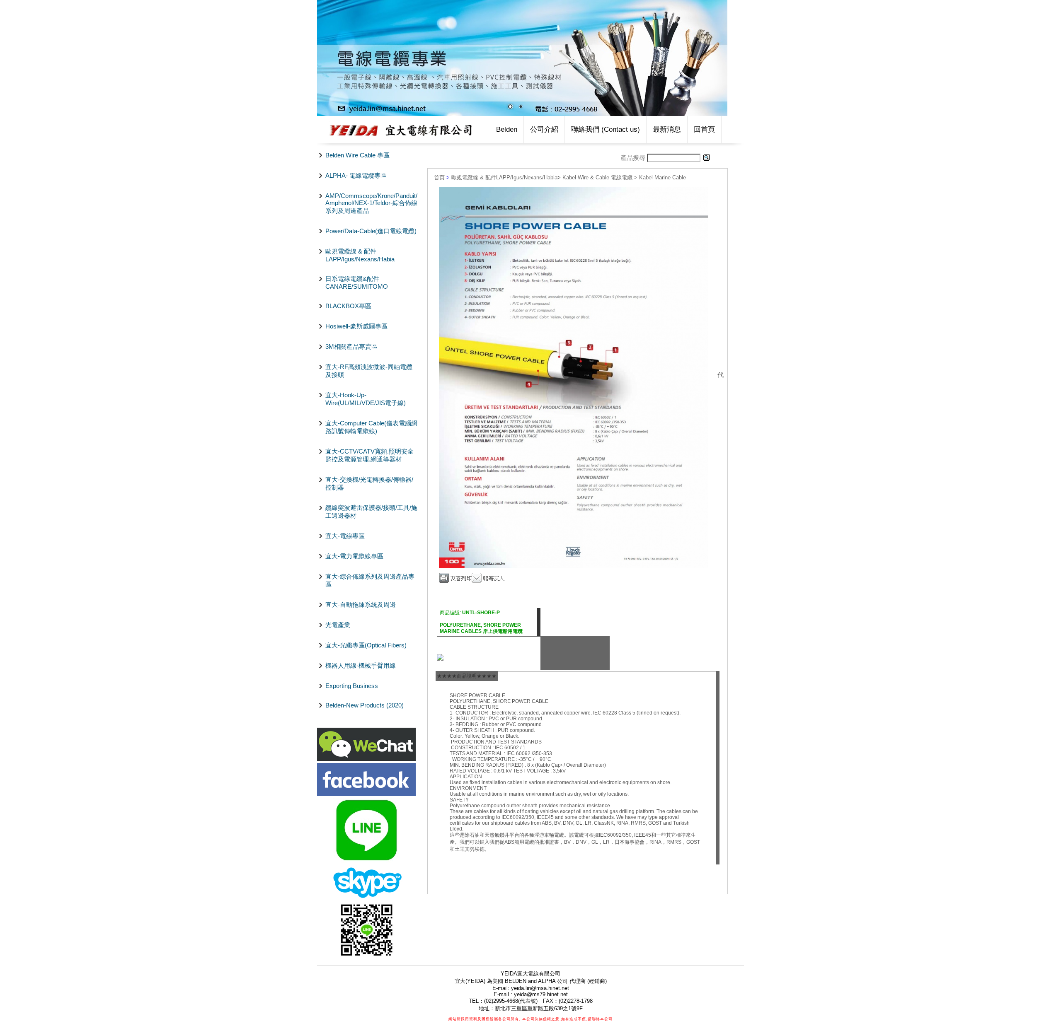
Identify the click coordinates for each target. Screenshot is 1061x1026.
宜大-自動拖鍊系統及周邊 (360, 604)
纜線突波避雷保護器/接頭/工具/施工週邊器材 (371, 511)
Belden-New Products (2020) (364, 705)
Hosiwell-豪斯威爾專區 (356, 326)
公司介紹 (544, 129)
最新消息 (667, 129)
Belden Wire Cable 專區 (357, 155)
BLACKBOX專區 (348, 305)
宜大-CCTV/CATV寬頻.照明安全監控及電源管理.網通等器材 (369, 455)
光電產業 (337, 624)
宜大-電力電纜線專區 (354, 556)
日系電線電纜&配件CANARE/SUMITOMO (356, 282)
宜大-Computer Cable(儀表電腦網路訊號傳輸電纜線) (371, 427)
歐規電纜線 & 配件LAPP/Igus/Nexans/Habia (360, 255)
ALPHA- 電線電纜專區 (356, 175)
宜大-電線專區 (345, 535)
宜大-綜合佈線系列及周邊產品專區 (369, 580)
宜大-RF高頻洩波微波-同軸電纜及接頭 (368, 370)
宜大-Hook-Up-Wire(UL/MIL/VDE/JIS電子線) (365, 398)
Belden (506, 129)
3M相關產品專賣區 (351, 346)
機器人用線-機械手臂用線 (360, 665)
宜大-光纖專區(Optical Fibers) (366, 645)
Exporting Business (351, 685)
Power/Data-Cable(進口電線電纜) (371, 230)
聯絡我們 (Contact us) (605, 129)
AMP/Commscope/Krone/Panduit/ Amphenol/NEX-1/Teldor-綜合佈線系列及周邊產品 (371, 203)
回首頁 (704, 129)
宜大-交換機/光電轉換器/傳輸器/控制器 (369, 483)
